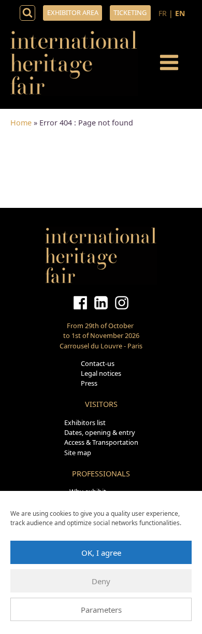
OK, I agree (101, 552)
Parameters (101, 609)
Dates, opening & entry (99, 432)
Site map (77, 452)
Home (21, 123)
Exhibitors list (85, 422)
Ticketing (130, 12)
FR (162, 13)
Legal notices (101, 373)
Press (89, 383)
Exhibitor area (72, 12)
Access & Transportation (101, 442)
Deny (101, 581)
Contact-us (97, 363)
